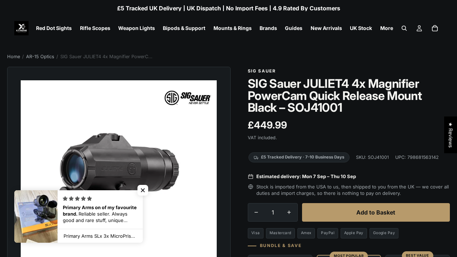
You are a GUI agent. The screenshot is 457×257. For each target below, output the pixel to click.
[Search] (404, 28)
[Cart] (435, 28)
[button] (142, 190)
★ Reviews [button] (451, 134)
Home (13, 56)
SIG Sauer (262, 71)
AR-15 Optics (40, 56)
